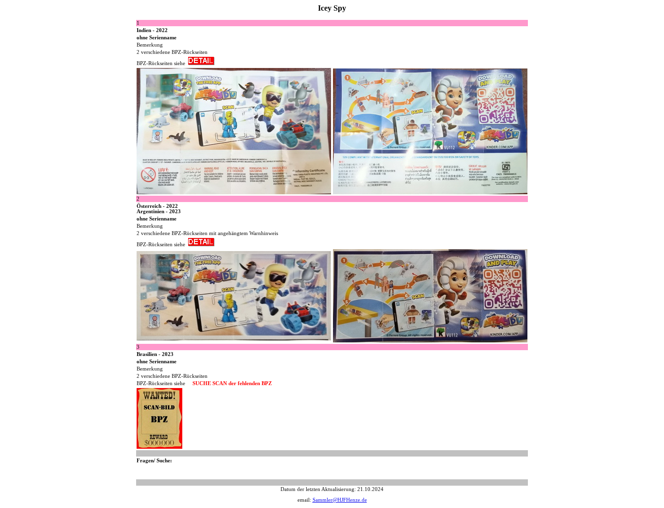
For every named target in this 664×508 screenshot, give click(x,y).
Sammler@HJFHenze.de (340, 500)
